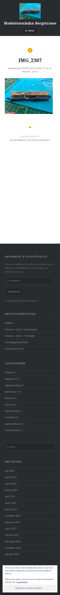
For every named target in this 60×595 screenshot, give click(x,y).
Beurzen (9, 398)
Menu (31, 30)
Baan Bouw (10, 391)
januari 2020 (11, 490)
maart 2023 (10, 477)
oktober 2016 (12, 554)
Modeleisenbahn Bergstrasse (30, 23)
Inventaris (10, 417)
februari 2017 (12, 535)
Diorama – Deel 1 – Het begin (20, 335)
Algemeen (10, 378)
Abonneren (14, 291)
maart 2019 (10, 503)
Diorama (9, 404)
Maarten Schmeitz (33, 68)
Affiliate (9, 323)
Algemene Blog (12, 385)
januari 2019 (11, 509)
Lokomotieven (12, 430)
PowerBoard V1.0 (14, 348)
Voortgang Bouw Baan (16, 342)
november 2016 (13, 547)
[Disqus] (30, 199)
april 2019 (10, 496)
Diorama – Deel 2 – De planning (21, 329)
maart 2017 (10, 528)
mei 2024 (9, 470)
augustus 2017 (12, 522)
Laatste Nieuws (13, 423)
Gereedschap (12, 411)
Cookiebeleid (22, 582)
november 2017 (13, 515)
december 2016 (13, 541)
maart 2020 (10, 483)
